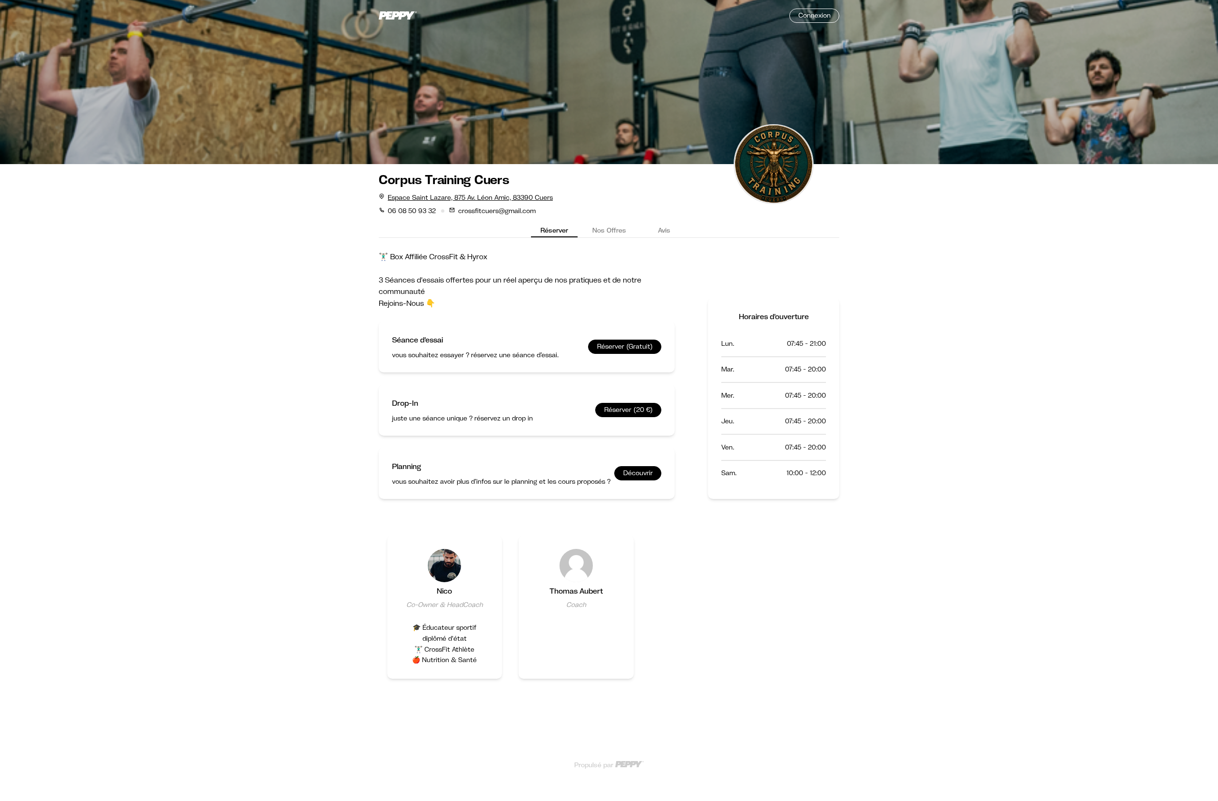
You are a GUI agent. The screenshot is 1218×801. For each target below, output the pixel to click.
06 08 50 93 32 (412, 210)
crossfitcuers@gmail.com (497, 210)
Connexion (814, 15)
